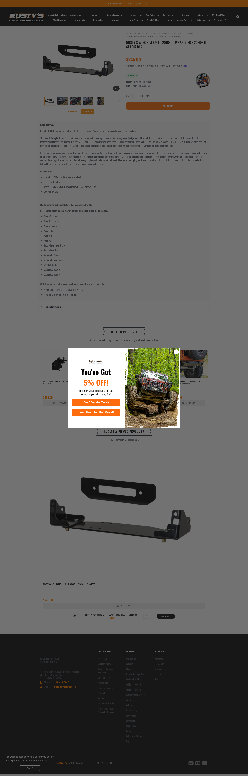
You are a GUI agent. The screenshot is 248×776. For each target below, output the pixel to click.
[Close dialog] (176, 351)
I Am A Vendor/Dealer (96, 402)
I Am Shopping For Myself (96, 412)
